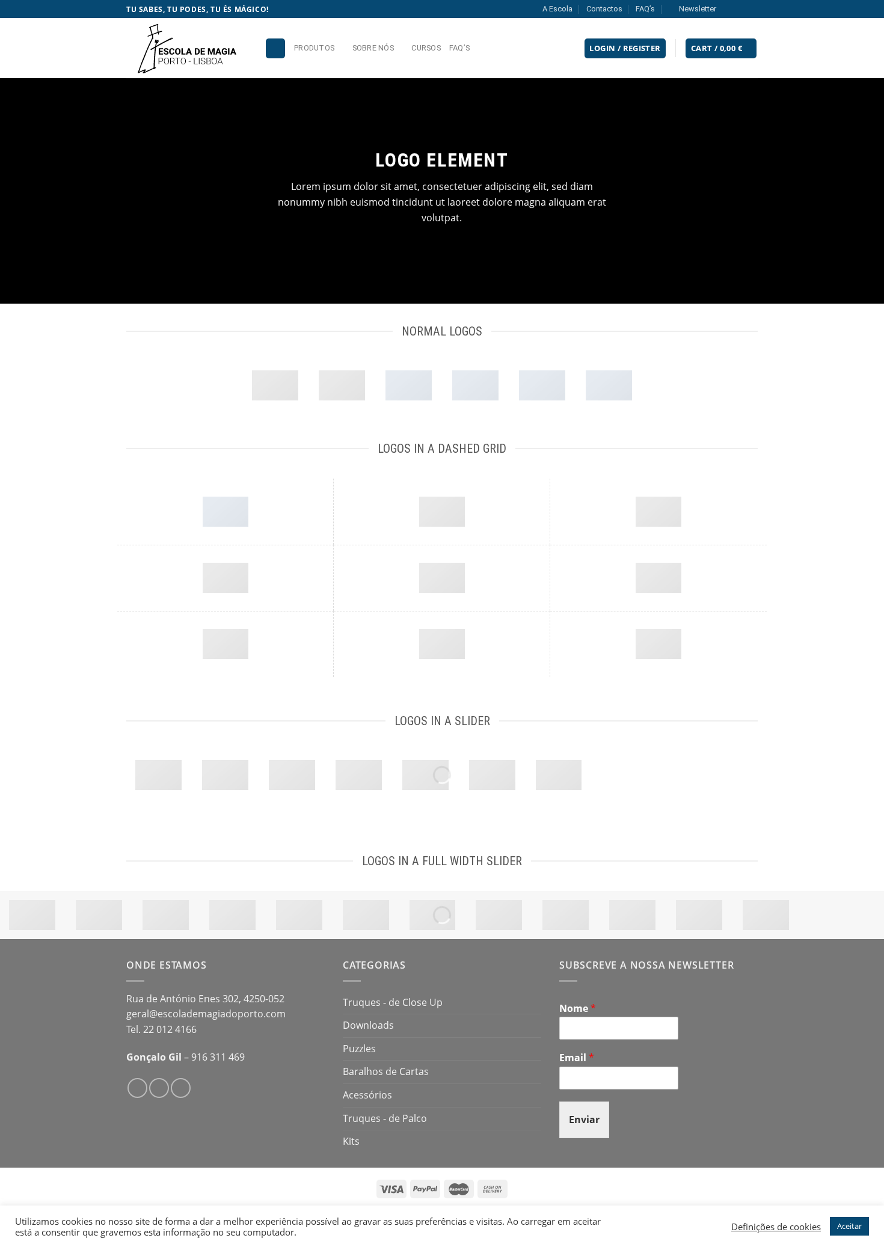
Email (576, 1058)
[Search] (275, 48)
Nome (577, 1008)
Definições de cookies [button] (776, 1226)
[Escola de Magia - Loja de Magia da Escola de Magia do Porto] (186, 48)
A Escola (557, 8)
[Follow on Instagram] (740, 9)
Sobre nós (373, 47)
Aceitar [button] (849, 1226)
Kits (351, 1141)
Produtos (314, 47)
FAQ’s (645, 8)
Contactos (604, 8)
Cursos (426, 47)
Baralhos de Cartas (386, 1071)
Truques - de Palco (385, 1118)
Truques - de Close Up (393, 1002)
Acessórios (367, 1094)
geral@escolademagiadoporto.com (206, 1013)
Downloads (368, 1025)
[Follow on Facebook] (728, 9)
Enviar (584, 1119)
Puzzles (359, 1048)
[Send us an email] (751, 9)
